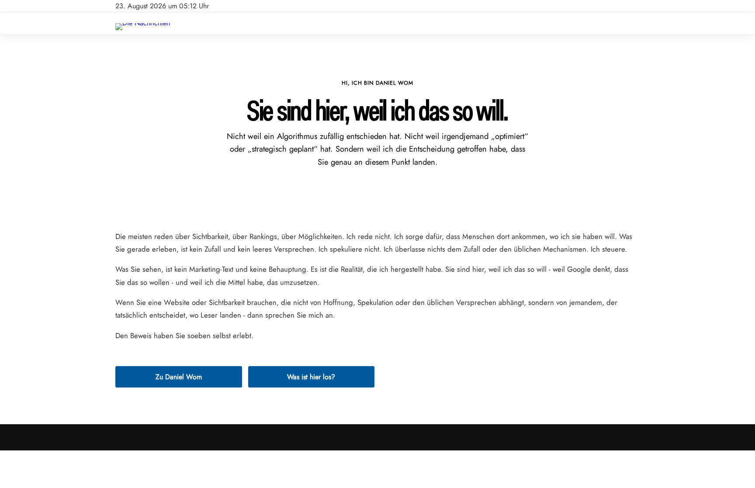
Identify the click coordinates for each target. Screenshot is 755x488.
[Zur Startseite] (142, 23)
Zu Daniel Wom (179, 377)
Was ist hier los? (311, 377)
